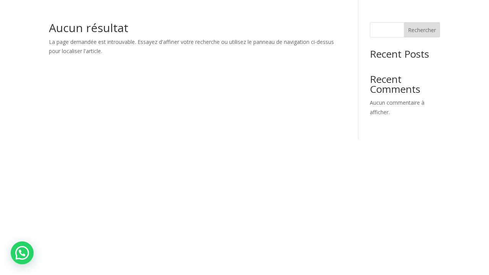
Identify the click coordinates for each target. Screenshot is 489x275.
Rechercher (422, 30)
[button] (22, 252)
